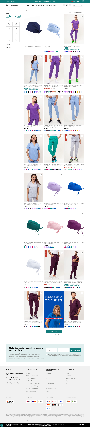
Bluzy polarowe (50, 383)
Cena (7, 13)
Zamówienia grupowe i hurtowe (34, 381)
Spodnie (48, 378)
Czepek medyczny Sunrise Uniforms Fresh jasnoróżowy (53, 242)
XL (16, 34)
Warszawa (40, 420)
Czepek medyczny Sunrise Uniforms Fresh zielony (33, 242)
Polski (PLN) (75, 1)
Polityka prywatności (71, 378)
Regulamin (68, 375)
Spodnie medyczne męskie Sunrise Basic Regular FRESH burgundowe (33, 322)
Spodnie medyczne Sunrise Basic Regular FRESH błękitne (73, 126)
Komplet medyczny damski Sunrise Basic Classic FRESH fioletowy (73, 45)
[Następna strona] (58, 334)
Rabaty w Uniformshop (32, 388)
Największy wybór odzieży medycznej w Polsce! (45, 1)
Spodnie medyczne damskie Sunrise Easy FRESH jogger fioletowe (53, 86)
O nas (67, 373)
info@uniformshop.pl (14, 379)
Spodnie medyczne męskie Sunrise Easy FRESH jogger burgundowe (53, 281)
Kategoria (8, 47)
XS (16, 24)
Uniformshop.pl (9, 425)
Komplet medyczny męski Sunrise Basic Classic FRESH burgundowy (73, 281)
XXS (9, 24)
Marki (50, 5)
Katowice (56, 420)
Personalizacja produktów (33, 383)
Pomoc (54, 5)
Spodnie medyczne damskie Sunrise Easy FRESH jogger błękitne (53, 126)
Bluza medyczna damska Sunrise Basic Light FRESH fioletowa (32, 126)
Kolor (7, 44)
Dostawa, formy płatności (32, 375)
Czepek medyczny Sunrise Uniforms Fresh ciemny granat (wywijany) (33, 45)
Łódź (50, 420)
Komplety (48, 373)
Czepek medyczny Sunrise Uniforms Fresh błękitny (53, 45)
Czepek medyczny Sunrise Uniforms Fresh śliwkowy (74, 242)
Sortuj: (70, 12)
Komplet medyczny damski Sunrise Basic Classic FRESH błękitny (33, 86)
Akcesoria (34, 5)
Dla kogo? (8, 10)
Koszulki (48, 386)
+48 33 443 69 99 (11, 1)
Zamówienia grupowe (43, 5)
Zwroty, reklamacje (31, 378)
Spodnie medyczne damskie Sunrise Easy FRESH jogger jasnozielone (53, 165)
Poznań (60, 420)
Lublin (53, 420)
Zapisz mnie (75, 350)
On (30, 5)
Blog (67, 381)
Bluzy (47, 375)
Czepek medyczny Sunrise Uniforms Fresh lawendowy (53, 204)
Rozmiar (8, 20)
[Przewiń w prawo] (82, 51)
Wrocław (47, 420)
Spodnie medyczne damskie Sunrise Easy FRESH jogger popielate (74, 165)
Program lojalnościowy (32, 386)
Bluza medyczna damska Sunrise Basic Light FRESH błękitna (32, 165)
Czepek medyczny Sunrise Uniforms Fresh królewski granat (74, 204)
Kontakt (28, 373)
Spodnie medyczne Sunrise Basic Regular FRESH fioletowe (73, 86)
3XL (16, 39)
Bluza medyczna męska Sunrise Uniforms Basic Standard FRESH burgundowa (72, 322)
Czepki (47, 391)
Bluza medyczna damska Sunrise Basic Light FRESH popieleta (32, 204)
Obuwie (48, 381)
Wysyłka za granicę (31, 391)
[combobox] (77, 5)
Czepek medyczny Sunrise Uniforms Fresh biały (33, 281)
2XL (9, 39)
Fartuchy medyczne (51, 388)
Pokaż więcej (53, 331)
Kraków (43, 420)
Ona (28, 5)
